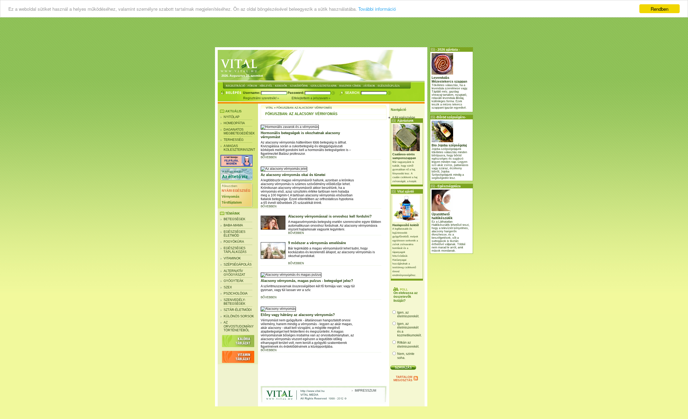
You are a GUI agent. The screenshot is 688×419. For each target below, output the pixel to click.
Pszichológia (236, 293)
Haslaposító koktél (405, 225)
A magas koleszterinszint (239, 148)
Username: (252, 93)
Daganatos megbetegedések (239, 131)
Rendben (659, 8)
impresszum (365, 390)
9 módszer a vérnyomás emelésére (317, 243)
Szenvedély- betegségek (235, 302)
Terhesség (233, 140)
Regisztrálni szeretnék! (260, 98)
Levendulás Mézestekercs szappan (449, 79)
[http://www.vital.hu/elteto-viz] (236, 179)
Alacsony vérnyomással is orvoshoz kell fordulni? (330, 216)
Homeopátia (234, 123)
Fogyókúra (234, 242)
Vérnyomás (230, 197)
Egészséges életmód (234, 233)
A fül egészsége (403, 117)
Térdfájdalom (232, 202)
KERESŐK (281, 85)
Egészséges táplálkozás (235, 250)
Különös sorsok (239, 316)
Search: (353, 93)
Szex (228, 287)
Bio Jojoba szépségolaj (449, 145)
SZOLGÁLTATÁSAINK (323, 85)
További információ (377, 9)
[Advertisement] (344, 33)
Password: (296, 93)
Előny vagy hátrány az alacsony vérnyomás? (298, 315)
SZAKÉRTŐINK (299, 85)
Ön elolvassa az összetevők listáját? (405, 297)
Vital (269, 107)
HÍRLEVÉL (266, 85)
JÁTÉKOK (369, 85)
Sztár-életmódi (238, 310)
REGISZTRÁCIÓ (235, 85)
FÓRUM (252, 85)
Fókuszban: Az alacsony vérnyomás (304, 107)
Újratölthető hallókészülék (442, 216)
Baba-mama (233, 225)
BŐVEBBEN (269, 157)
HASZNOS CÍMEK (350, 85)
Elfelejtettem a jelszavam (310, 98)
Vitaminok (232, 258)
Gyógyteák (233, 281)
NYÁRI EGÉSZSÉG (236, 191)
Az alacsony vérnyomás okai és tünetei (293, 175)
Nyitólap (231, 117)
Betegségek (234, 219)
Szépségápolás (238, 264)
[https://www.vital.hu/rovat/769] (236, 166)
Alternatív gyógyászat (234, 273)
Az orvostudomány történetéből (239, 326)
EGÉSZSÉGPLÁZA (389, 85)
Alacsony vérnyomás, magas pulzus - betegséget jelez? (307, 281)
